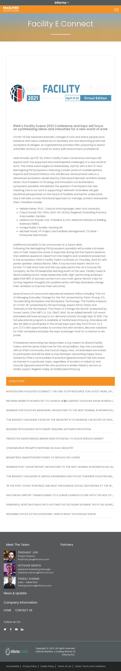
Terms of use (64, 666)
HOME (7, 610)
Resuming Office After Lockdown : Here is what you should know (51, 514)
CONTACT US (23, 610)
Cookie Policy (47, 666)
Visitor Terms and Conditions (90, 666)
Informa (60, 2)
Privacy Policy (30, 666)
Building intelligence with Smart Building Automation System (48, 429)
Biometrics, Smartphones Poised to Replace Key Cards (43, 457)
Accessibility (12, 666)
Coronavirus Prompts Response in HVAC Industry (39, 448)
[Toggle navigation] (116, 9)
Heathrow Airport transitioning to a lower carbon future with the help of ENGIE (63, 495)
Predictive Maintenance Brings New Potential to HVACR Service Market (55, 438)
